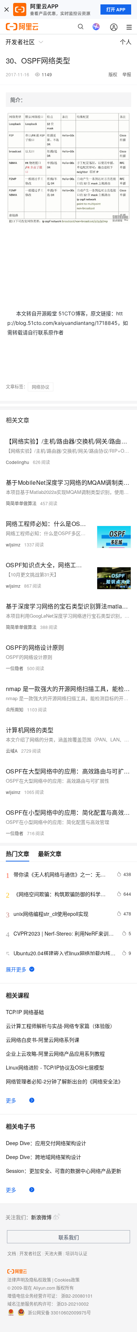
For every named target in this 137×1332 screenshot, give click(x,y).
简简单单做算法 (21, 503)
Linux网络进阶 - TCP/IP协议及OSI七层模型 (55, 1067)
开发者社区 (30, 1253)
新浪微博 (41, 1217)
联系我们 (68, 1237)
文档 (11, 1253)
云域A (12, 751)
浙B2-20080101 (77, 1296)
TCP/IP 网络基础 (25, 1012)
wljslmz (13, 544)
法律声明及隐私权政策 (29, 1280)
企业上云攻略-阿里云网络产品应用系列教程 (55, 1053)
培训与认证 (76, 1253)
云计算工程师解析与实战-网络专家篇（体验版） (60, 1025)
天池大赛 (53, 1253)
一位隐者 (14, 668)
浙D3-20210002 (73, 1304)
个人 (126, 42)
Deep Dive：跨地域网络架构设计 (43, 1156)
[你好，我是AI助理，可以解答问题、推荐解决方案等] (96, 26)
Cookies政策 (67, 1280)
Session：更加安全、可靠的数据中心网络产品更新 (63, 1170)
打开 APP (115, 9)
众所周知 (14, 709)
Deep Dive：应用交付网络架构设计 (46, 1143)
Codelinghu (17, 462)
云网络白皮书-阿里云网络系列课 (42, 1039)
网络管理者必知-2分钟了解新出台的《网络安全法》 (64, 1081)
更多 (11, 1100)
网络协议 (40, 387)
